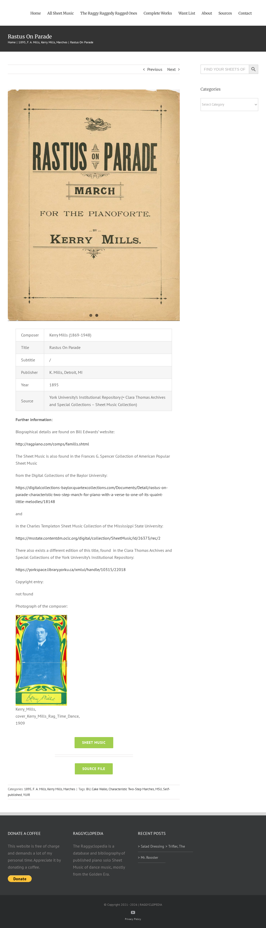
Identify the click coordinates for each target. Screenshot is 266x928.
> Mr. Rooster (148, 857)
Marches (69, 789)
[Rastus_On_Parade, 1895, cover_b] (94, 205)
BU (88, 789)
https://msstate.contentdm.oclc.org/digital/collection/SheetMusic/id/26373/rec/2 (88, 538)
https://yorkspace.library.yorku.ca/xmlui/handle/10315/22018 (71, 569)
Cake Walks (99, 789)
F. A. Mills (39, 789)
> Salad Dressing (151, 846)
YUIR (26, 795)
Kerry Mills (54, 789)
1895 (27, 789)
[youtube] (133, 912)
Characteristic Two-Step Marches (131, 789)
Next (171, 69)
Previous (154, 69)
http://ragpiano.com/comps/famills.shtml (52, 443)
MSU (158, 789)
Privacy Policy (133, 919)
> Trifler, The (175, 846)
